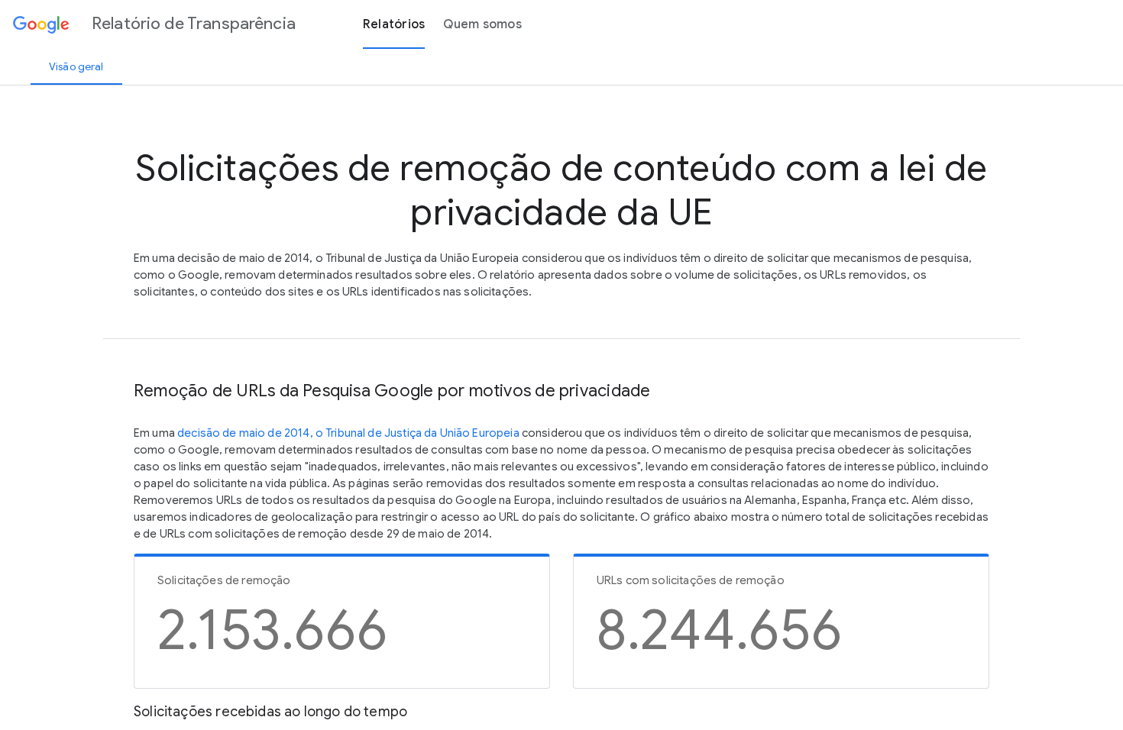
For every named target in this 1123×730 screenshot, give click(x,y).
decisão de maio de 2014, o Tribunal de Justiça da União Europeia (348, 433)
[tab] (76, 66)
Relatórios (394, 24)
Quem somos (482, 24)
